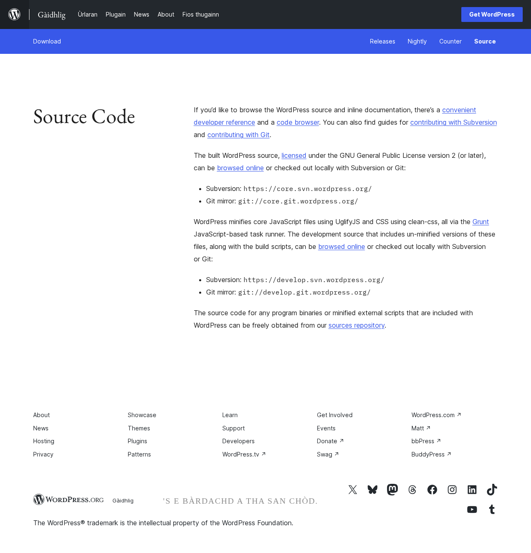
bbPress (426, 440)
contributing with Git (238, 134)
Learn (230, 414)
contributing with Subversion (453, 122)
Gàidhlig (123, 500)
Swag (328, 454)
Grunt (481, 221)
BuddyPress (432, 454)
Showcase (142, 414)
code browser (298, 122)
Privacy (43, 454)
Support (233, 428)
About (41, 414)
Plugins (137, 440)
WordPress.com (437, 414)
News (41, 428)
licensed (294, 155)
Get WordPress (492, 14)
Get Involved (335, 414)
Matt (421, 428)
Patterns (139, 454)
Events (326, 428)
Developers (238, 440)
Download (47, 41)
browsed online (240, 168)
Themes (139, 428)
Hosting (43, 440)
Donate (330, 440)
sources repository (357, 325)
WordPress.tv (244, 454)
